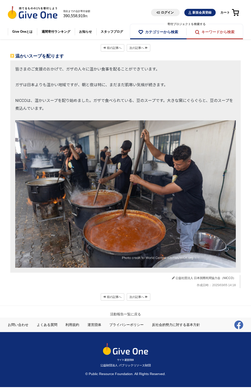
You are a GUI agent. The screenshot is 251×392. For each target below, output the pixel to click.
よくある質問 (47, 325)
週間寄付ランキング (56, 31)
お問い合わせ (18, 325)
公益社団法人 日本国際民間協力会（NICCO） (206, 278)
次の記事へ (137, 48)
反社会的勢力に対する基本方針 (176, 325)
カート (225, 12)
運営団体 (94, 325)
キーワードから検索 (218, 32)
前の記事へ (114, 48)
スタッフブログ (112, 31)
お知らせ (85, 31)
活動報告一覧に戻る (125, 314)
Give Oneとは (22, 31)
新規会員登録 (202, 12)
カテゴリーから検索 (161, 32)
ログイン (167, 12)
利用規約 (72, 325)
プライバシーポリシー (126, 325)
